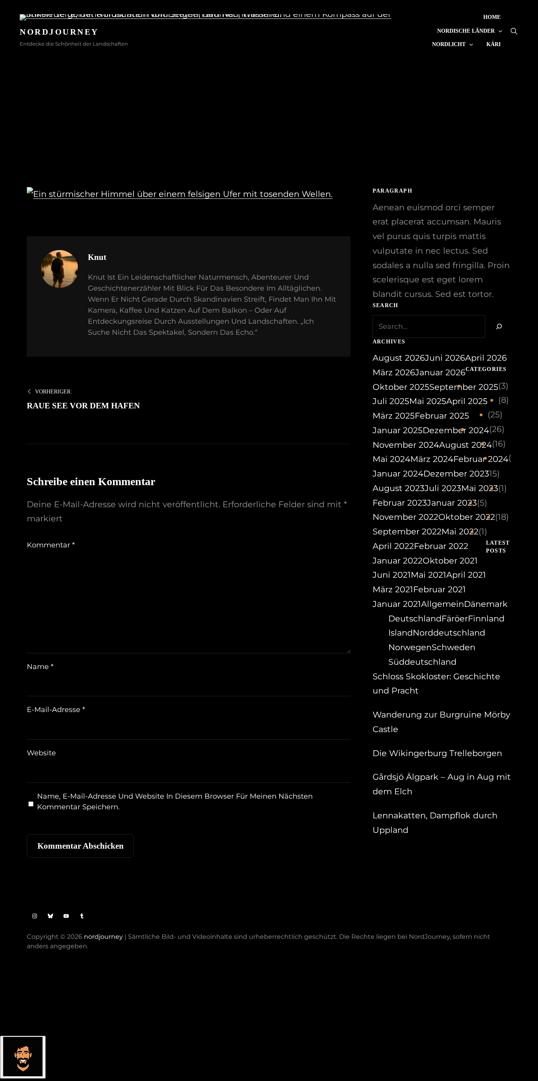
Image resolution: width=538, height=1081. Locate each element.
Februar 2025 (442, 416)
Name (40, 666)
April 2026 (486, 358)
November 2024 (406, 445)
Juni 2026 (445, 358)
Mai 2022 (460, 531)
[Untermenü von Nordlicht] (471, 44)
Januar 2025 (398, 430)
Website (41, 753)
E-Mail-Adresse (56, 709)
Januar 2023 (452, 503)
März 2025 (394, 416)
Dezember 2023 (456, 473)
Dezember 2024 (456, 430)
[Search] (498, 326)
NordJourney (59, 32)
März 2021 (393, 589)
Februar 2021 (439, 589)
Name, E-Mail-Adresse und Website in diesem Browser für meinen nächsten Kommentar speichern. (175, 801)
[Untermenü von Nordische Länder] (500, 30)
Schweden (453, 647)
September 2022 (407, 531)
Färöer (455, 618)
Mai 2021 (428, 575)
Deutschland (415, 618)
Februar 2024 (480, 459)
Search (514, 31)
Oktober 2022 (466, 517)
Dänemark (486, 604)
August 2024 (465, 445)
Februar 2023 (400, 503)
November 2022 (405, 517)
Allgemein (442, 604)
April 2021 (466, 575)
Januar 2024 (398, 473)
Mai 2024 (391, 459)
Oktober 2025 (401, 387)
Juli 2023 (443, 488)
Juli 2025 (391, 401)
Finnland (486, 618)
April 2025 (467, 401)
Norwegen (410, 647)
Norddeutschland (449, 633)
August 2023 (399, 488)
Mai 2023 (479, 488)
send (164, 998)
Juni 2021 (392, 575)
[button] (269, 1001)
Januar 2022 (398, 561)
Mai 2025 (427, 401)
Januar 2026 (440, 372)
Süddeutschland (422, 662)
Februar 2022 (441, 546)
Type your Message (39, 997)
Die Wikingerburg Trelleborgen (437, 753)
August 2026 (399, 358)
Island (400, 633)
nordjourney (103, 936)
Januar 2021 (397, 604)
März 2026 (394, 372)
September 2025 (463, 387)
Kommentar (51, 545)
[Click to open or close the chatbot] (23, 1057)
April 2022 (393, 546)
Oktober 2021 (450, 561)
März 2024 (431, 459)
